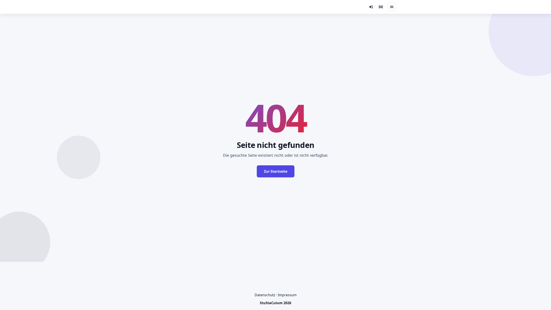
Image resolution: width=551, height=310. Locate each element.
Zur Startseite (275, 171)
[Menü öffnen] (391, 7)
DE (381, 7)
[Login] (370, 6)
